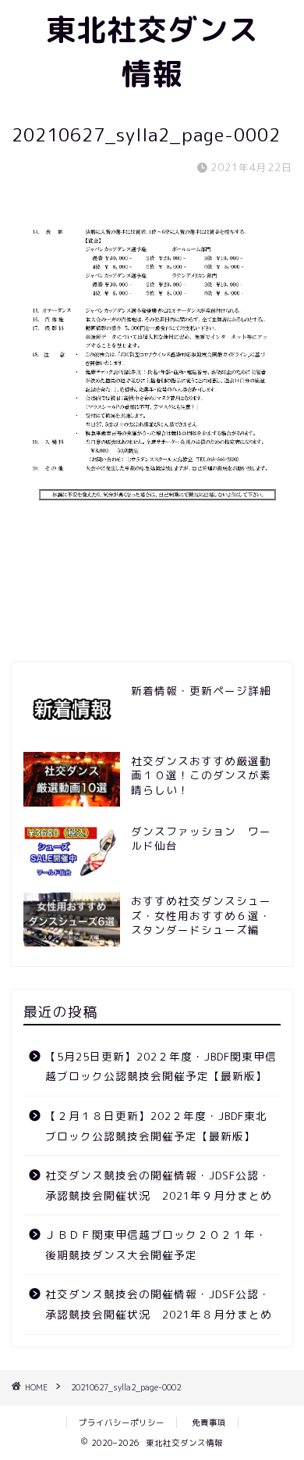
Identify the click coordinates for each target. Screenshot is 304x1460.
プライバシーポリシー (121, 1422)
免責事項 (209, 1422)
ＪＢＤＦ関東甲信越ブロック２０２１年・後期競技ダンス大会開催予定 (156, 1244)
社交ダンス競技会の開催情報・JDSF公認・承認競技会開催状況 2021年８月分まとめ (158, 1304)
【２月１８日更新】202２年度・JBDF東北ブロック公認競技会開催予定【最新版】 (156, 1125)
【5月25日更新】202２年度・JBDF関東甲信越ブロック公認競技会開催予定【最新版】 (161, 1066)
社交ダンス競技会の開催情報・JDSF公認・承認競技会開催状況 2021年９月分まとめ (158, 1185)
